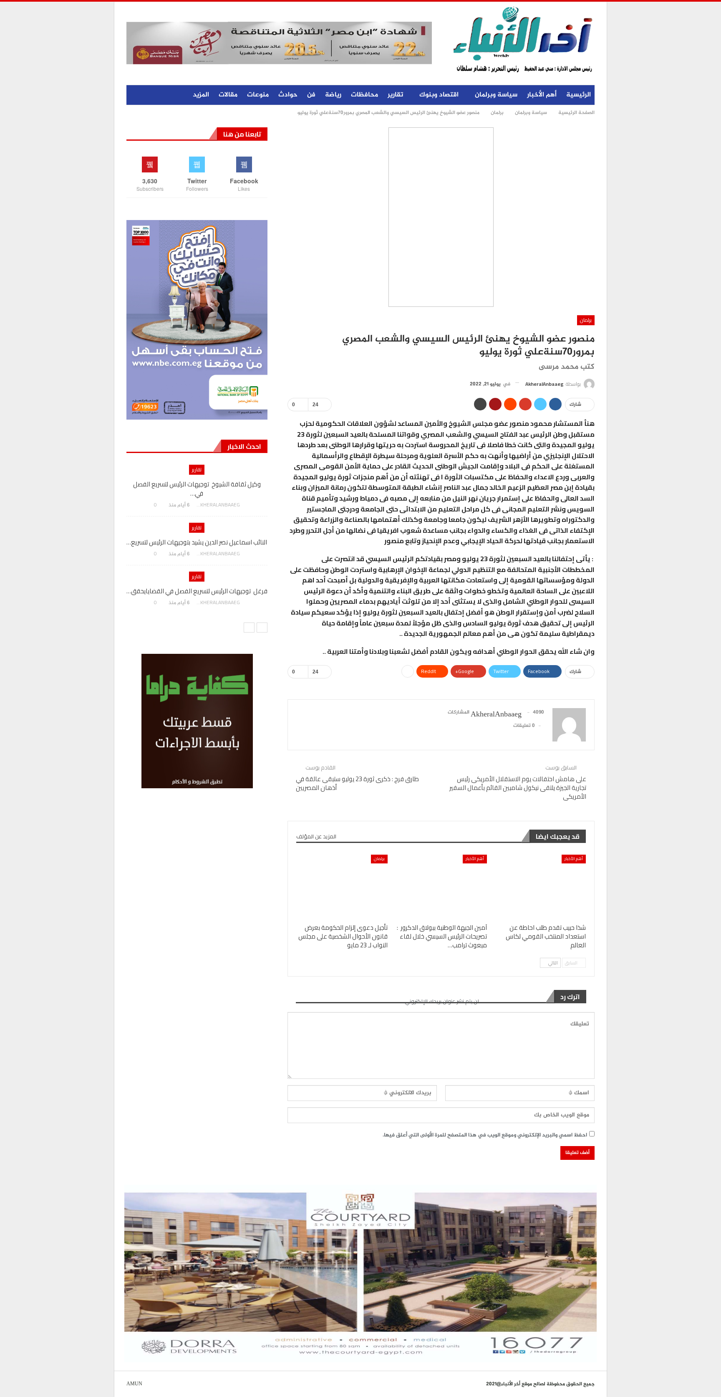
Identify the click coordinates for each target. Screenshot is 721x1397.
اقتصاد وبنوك (439, 95)
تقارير (395, 95)
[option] (196, 539)
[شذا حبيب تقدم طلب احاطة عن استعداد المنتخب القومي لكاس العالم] (540, 887)
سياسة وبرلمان (496, 95)
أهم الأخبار (542, 95)
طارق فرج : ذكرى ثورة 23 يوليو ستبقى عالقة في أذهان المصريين (357, 783)
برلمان (586, 320)
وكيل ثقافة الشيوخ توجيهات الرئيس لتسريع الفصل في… (197, 488)
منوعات (258, 95)
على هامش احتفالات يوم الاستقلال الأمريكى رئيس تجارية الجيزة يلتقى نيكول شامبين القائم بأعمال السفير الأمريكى (517, 787)
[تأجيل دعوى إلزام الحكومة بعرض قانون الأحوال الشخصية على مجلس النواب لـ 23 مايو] (342, 887)
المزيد (201, 95)
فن (311, 95)
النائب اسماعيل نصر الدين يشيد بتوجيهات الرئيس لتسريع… (196, 542)
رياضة (333, 95)
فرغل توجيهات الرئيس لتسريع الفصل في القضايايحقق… (196, 591)
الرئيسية (578, 95)
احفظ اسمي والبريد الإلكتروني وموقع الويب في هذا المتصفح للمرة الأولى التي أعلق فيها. (485, 1135)
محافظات (364, 95)
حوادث (287, 95)
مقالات (228, 95)
